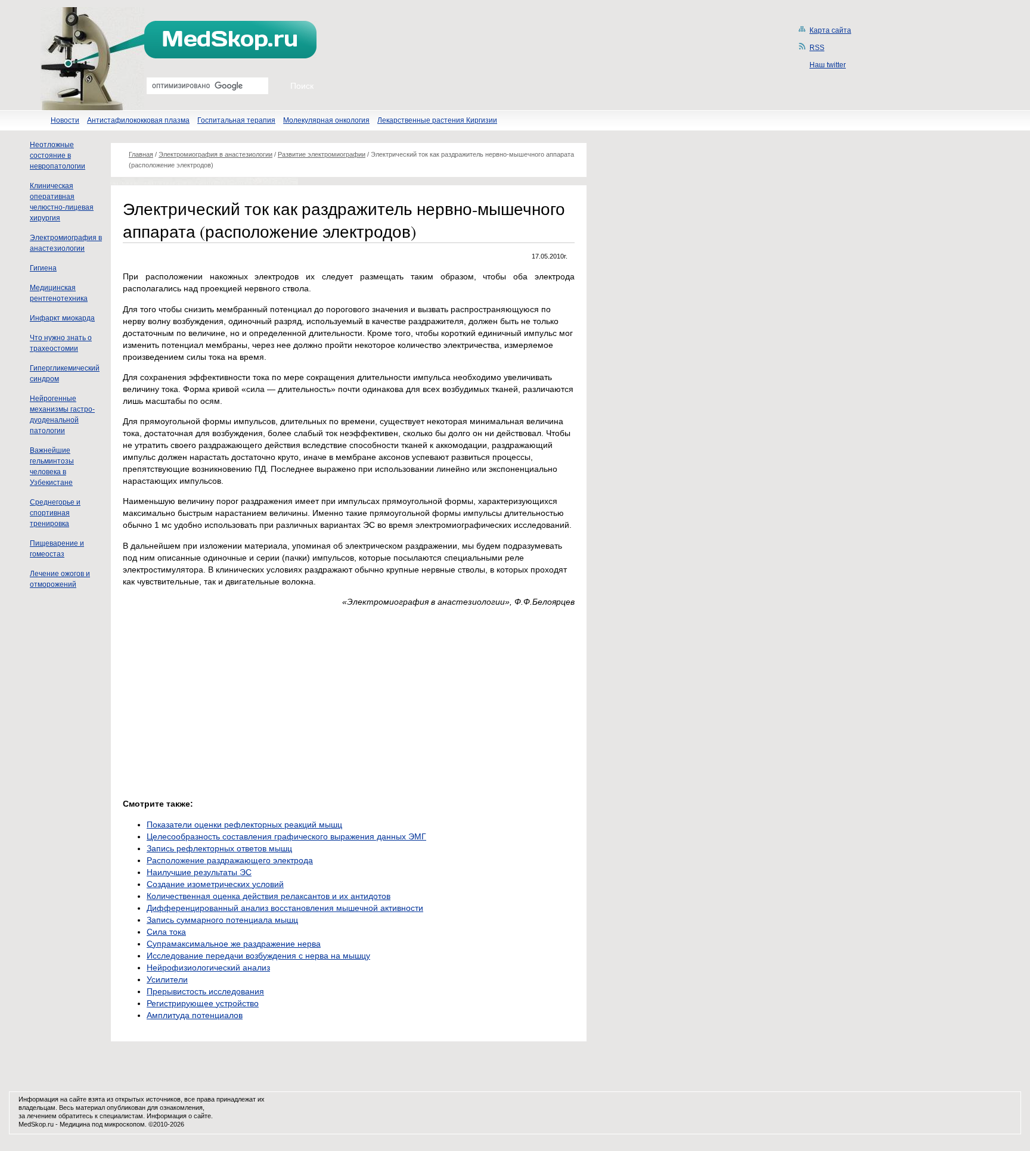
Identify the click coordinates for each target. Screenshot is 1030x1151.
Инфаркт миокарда (62, 318)
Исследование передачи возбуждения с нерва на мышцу (258, 955)
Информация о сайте (179, 1115)
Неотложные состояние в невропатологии (57, 155)
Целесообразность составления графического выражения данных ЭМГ (286, 836)
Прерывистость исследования (205, 991)
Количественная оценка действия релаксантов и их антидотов (268, 896)
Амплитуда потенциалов (195, 1015)
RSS (816, 47)
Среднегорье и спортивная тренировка (55, 513)
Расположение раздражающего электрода (230, 860)
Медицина (75, 1124)
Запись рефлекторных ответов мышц (219, 848)
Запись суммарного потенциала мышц (222, 920)
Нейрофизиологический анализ (208, 967)
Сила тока (166, 932)
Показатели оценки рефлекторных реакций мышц (244, 824)
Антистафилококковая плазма (138, 120)
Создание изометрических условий (215, 884)
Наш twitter (827, 65)
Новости (65, 120)
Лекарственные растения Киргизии (437, 120)
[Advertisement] (223, 699)
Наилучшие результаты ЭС (199, 872)
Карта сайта (830, 30)
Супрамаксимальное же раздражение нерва (234, 943)
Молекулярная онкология (326, 120)
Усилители (167, 979)
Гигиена (43, 268)
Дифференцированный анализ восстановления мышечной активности (285, 908)
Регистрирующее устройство (203, 1003)
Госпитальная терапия (236, 120)
